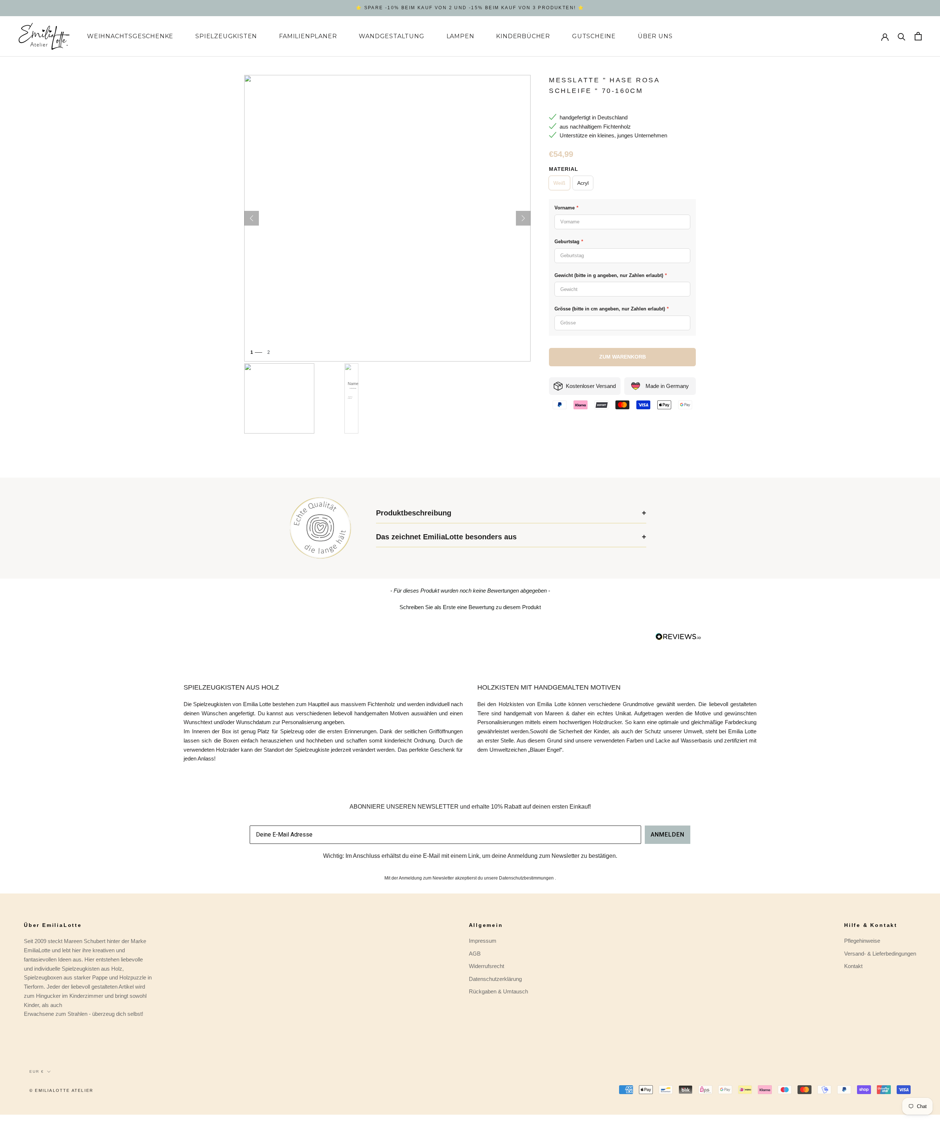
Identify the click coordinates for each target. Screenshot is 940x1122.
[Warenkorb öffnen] (918, 36)
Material (563, 169)
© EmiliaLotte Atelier (61, 1090)
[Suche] (901, 36)
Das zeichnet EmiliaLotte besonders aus (446, 537)
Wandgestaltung (391, 36)
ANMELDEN (667, 834)
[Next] (523, 218)
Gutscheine (594, 36)
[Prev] (251, 218)
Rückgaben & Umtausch (498, 991)
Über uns (655, 36)
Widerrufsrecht (486, 966)
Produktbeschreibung (413, 513)
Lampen (460, 36)
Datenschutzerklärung (495, 979)
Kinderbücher (523, 36)
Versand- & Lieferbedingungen (880, 953)
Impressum (482, 941)
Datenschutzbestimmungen (526, 878)
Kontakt (853, 966)
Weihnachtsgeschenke (130, 36)
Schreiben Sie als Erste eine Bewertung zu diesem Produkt (470, 607)
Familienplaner (308, 36)
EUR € (36, 1071)
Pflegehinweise (862, 941)
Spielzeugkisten (226, 36)
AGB (475, 953)
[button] (470, 606)
